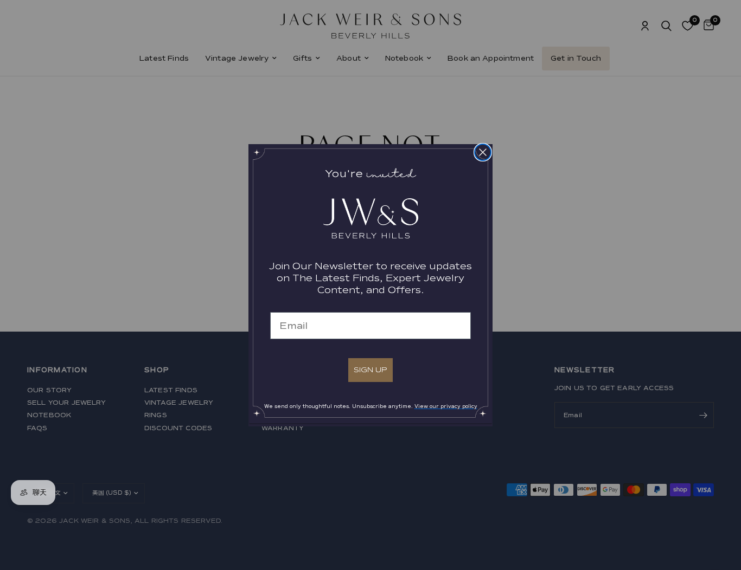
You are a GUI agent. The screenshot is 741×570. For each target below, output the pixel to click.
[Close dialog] (483, 152)
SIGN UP (370, 369)
